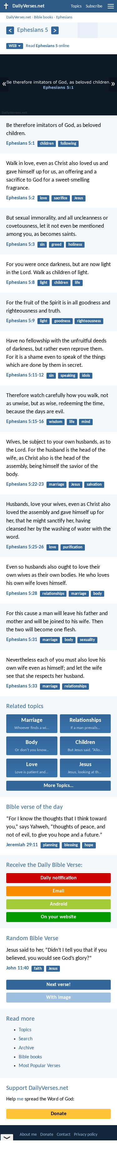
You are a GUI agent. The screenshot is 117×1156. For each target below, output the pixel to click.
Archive (26, 1048)
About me (28, 1134)
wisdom (55, 422)
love (43, 198)
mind (85, 422)
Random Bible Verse (32, 938)
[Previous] (10, 30)
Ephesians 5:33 (21, 686)
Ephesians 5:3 (20, 244)
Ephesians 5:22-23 (25, 484)
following (68, 144)
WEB (13, 46)
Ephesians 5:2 (20, 198)
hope (89, 845)
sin (42, 245)
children (47, 144)
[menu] (111, 8)
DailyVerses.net (18, 17)
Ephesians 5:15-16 (25, 421)
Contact (64, 1134)
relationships (53, 594)
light (43, 283)
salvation (94, 485)
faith (38, 969)
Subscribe (94, 6)
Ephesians (64, 17)
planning (50, 845)
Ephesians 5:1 (20, 143)
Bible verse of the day (34, 807)
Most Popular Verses (39, 1065)
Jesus (78, 198)
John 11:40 (17, 968)
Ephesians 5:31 (21, 639)
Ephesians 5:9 (20, 320)
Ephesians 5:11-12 (25, 375)
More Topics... (58, 785)
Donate (58, 1113)
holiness (75, 245)
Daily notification (59, 878)
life (77, 283)
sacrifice (60, 198)
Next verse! (58, 984)
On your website (58, 917)
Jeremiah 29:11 (22, 845)
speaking (68, 376)
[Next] (55, 30)
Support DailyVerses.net (37, 1088)
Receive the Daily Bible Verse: (44, 865)
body (97, 594)
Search (25, 1039)
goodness (62, 321)
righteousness (89, 321)
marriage (56, 485)
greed (56, 245)
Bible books (43, 17)
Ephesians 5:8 (20, 282)
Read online (47, 46)
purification (72, 547)
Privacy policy (85, 1134)
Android (58, 904)
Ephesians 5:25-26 (25, 547)
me (20, 1099)
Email (58, 891)
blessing (71, 845)
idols (86, 376)
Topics (76, 6)
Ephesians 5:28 (21, 593)
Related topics (24, 706)
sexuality (87, 640)
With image (58, 997)
